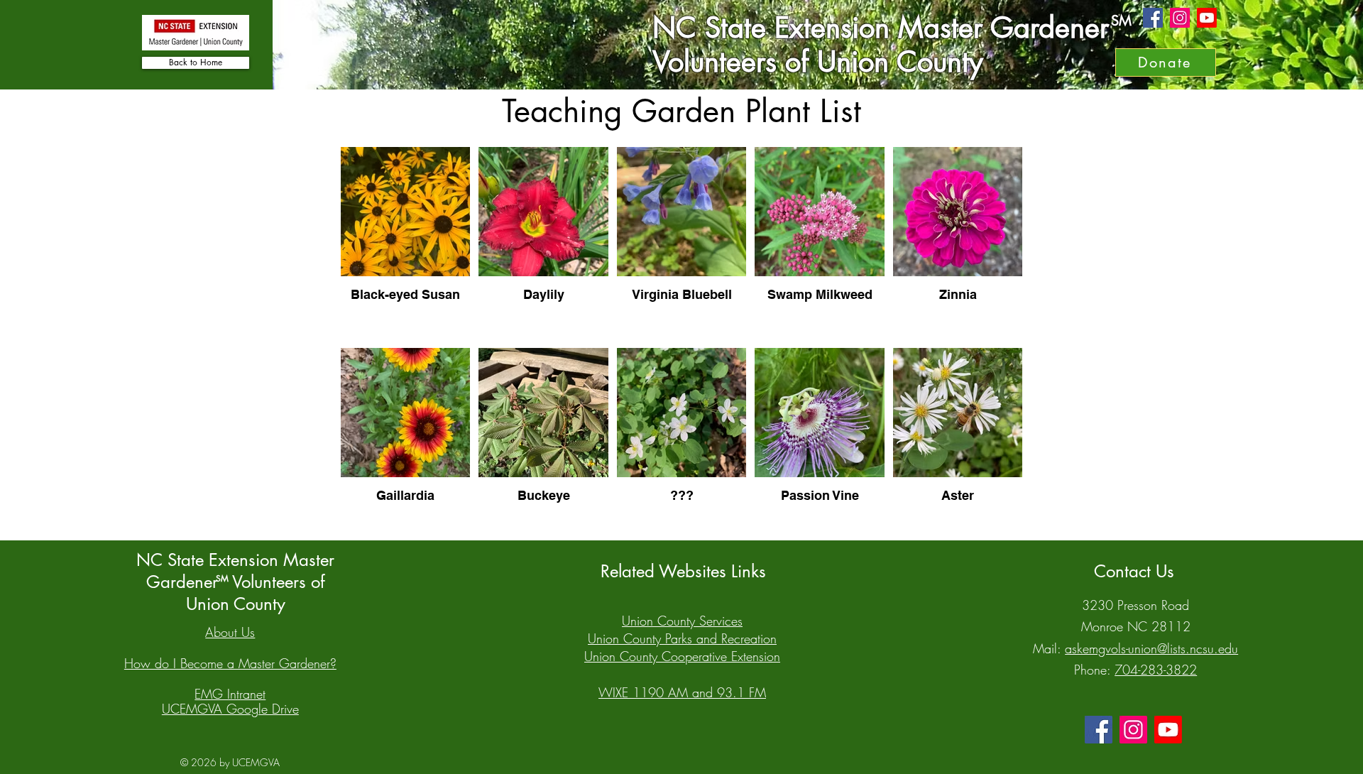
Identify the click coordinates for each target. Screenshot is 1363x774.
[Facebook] (1153, 18)
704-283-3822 (1156, 669)
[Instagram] (1180, 18)
